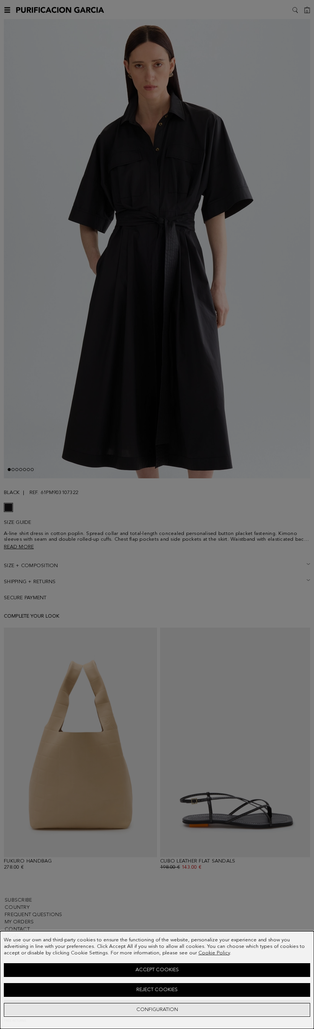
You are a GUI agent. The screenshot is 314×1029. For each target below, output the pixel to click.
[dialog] (157, 980)
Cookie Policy (214, 953)
